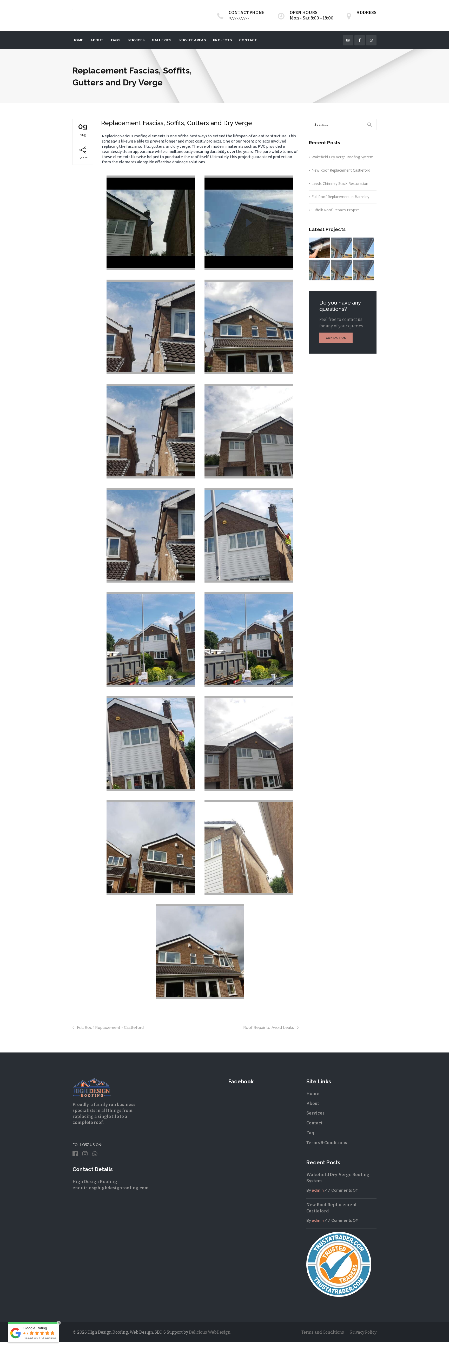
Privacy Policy (363, 1334)
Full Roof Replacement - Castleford (110, 1030)
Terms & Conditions (326, 1145)
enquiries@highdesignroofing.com (110, 1190)
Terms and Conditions (322, 1334)
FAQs (115, 42)
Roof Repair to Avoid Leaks (268, 1030)
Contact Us (336, 340)
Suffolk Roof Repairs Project (335, 212)
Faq (310, 1135)
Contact (248, 42)
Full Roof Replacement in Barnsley (340, 199)
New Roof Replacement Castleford (341, 172)
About (97, 42)
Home (77, 42)
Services (136, 42)
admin (318, 1193)
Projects (222, 42)
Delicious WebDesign (209, 1334)
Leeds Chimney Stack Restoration (340, 185)
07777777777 (239, 18)
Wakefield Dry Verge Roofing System (342, 159)
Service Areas (192, 42)
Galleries (161, 42)
